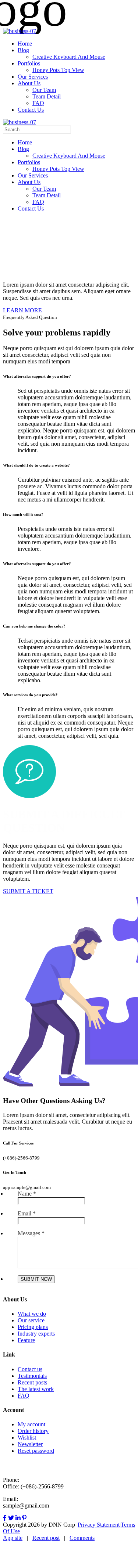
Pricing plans (33, 1327)
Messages (31, 1233)
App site (12, 1538)
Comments (82, 1538)
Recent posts (32, 1382)
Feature (26, 1340)
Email (27, 1213)
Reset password (36, 1451)
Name (27, 1193)
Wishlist (27, 1437)
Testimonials (32, 1376)
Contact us (30, 1369)
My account (31, 1424)
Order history (33, 1431)
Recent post (46, 1538)
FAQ (23, 1396)
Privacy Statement (99, 1524)
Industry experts (36, 1333)
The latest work (36, 1389)
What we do (32, 1314)
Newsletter (30, 1444)
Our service (31, 1320)
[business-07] (19, 31)
